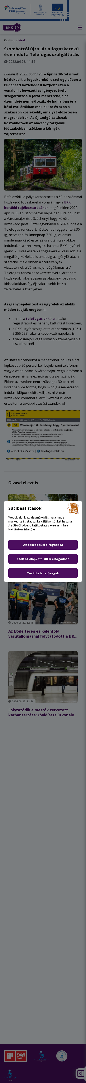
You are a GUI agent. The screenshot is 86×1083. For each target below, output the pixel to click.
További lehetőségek (43, 573)
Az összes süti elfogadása (43, 545)
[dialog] (43, 541)
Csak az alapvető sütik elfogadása (43, 559)
